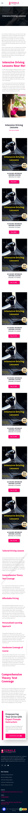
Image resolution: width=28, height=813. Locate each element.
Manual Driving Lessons (6, 777)
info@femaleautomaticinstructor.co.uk (11, 792)
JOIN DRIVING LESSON (14, 735)
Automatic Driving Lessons (7, 774)
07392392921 (5, 797)
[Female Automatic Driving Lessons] (14, 3)
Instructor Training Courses (7, 782)
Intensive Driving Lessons (7, 779)
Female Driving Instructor (7, 784)
